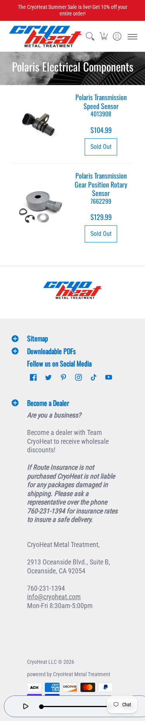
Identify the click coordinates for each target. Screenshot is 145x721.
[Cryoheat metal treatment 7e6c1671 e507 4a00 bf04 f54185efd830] (72, 290)
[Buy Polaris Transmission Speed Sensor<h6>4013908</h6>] (40, 124)
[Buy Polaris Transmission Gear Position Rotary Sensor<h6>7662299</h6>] (40, 207)
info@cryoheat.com (54, 597)
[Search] (90, 36)
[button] (103, 36)
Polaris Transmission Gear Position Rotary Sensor (101, 187)
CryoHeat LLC (42, 662)
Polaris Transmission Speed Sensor (101, 105)
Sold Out (101, 146)
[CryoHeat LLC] (45, 36)
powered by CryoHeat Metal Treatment (68, 674)
